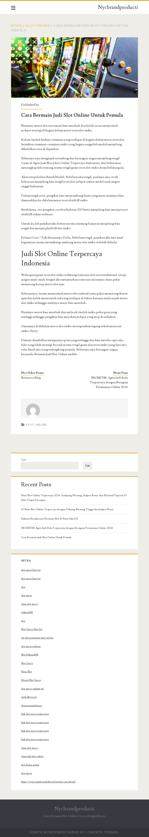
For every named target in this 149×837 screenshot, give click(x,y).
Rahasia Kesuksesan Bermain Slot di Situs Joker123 (49, 518)
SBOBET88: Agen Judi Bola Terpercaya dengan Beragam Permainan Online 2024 (109, 382)
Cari (23, 459)
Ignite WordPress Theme (54, 832)
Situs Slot (26, 671)
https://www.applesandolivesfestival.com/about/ (48, 781)
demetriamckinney (31, 705)
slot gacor (26, 595)
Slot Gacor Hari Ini (31, 629)
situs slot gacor (29, 604)
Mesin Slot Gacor (31, 680)
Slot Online (38, 26)
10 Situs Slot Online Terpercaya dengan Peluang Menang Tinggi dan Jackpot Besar (67, 509)
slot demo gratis (30, 764)
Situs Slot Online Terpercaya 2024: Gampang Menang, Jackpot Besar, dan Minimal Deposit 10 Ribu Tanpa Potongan (73, 498)
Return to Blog (31, 378)
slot (23, 587)
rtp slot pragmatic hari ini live (37, 637)
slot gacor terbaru (31, 646)
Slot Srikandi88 (29, 654)
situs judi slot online (32, 756)
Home (16, 26)
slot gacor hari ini (31, 570)
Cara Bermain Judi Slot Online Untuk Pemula (46, 537)
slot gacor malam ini (32, 688)
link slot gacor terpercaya (35, 714)
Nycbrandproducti (118, 7)
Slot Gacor (27, 663)
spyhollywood (28, 697)
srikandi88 (27, 612)
